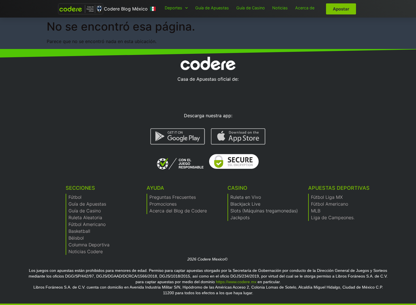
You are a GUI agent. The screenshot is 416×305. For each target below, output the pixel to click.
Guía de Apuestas (212, 7)
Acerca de (304, 7)
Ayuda (155, 188)
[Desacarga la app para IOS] (238, 136)
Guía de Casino (250, 7)
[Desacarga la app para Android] (177, 136)
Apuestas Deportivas (339, 188)
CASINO (237, 188)
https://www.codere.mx (236, 282)
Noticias (280, 7)
